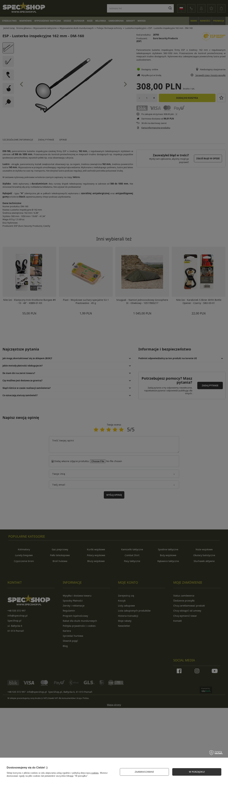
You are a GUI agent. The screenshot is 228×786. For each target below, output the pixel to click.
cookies (95, 773)
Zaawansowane (144, 771)
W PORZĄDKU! (197, 771)
